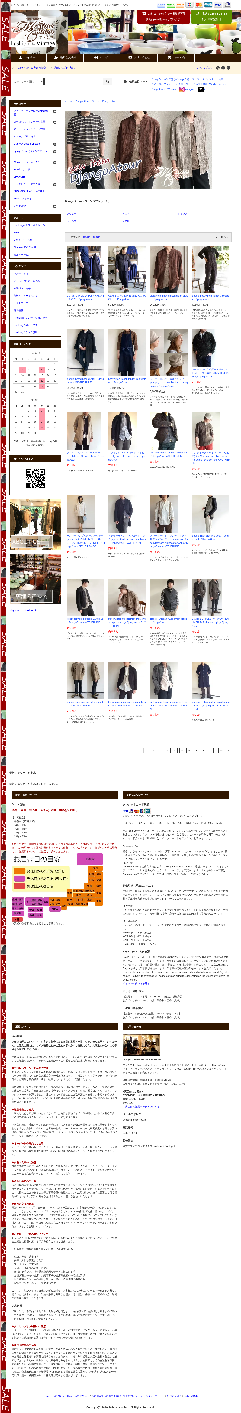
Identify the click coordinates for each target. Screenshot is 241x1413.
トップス (183, 213)
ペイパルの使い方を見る (136, 983)
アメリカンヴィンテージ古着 (167, 84)
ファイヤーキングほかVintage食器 (170, 79)
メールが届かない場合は (27, 281)
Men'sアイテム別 (23, 240)
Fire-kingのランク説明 (26, 332)
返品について (130, 1396)
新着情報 (18, 310)
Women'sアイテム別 (25, 247)
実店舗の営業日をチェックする (142, 1106)
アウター (71, 213)
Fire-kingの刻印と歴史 (26, 325)
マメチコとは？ (22, 273)
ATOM (194, 1396)
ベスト (126, 213)
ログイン (105, 57)
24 (221, 750)
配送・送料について (78, 1396)
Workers (171, 89)
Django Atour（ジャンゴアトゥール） (95, 101)
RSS (186, 1396)
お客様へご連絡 (22, 288)
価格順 (86, 237)
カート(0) (179, 57)
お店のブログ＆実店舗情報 (31, 67)
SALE (17, 232)
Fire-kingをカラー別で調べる (29, 225)
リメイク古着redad (196, 84)
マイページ (31, 57)
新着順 (96, 237)
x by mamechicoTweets (23, 610)
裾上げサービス (22, 254)
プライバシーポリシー (152, 1396)
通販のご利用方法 (64, 67)
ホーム (68, 101)
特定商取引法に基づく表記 (106, 1396)
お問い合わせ (142, 57)
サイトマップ (21, 303)
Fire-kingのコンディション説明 (30, 318)
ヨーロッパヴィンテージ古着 (207, 79)
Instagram (190, 89)
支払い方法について (54, 1396)
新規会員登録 (68, 57)
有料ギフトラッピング (26, 295)
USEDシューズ (217, 84)
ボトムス (71, 221)
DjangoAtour (158, 89)
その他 (126, 221)
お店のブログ (205, 67)
